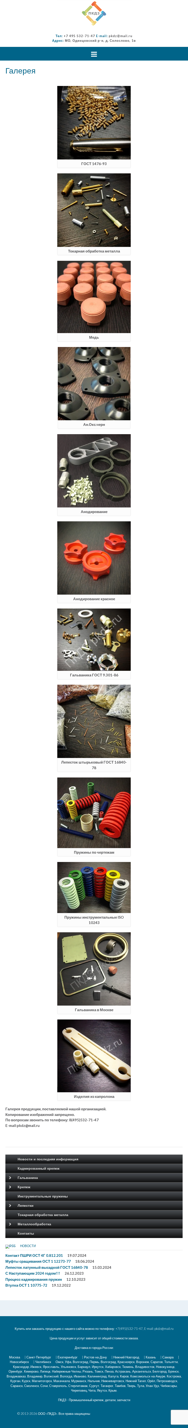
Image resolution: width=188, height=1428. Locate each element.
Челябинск (43, 1362)
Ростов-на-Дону (95, 1357)
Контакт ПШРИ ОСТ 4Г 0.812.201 (34, 1255)
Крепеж (24, 1187)
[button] (94, 13)
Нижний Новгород (126, 1357)
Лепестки (26, 1206)
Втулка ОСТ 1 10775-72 (26, 1285)
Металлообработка (34, 1224)
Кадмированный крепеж (38, 1168)
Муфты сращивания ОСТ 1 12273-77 (38, 1261)
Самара (168, 1357)
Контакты (26, 1233)
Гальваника (28, 1178)
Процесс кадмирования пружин (33, 1279)
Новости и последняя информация (48, 1159)
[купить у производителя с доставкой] (94, 13)
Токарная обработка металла (43, 1215)
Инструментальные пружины (43, 1196)
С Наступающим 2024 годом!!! (32, 1273)
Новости (28, 1246)
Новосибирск (19, 1362)
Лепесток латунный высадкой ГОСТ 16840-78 (46, 1267)
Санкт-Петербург (38, 1357)
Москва (14, 1357)
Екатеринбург (68, 1357)
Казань (151, 1357)
